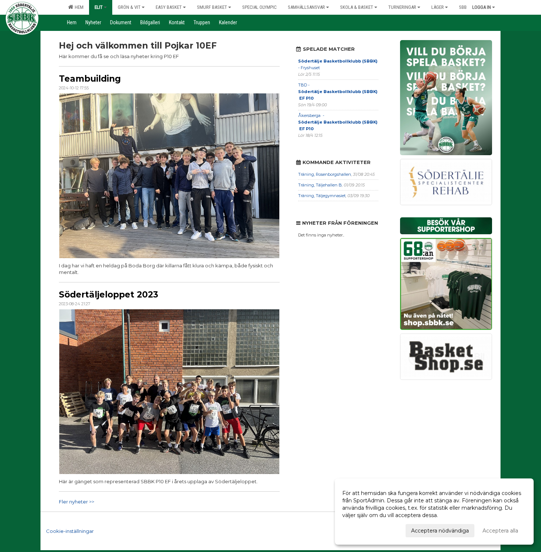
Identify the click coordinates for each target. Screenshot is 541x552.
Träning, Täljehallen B (320, 185)
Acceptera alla (500, 530)
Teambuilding (90, 79)
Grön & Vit (129, 7)
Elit (99, 7)
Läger (437, 7)
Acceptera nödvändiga (440, 530)
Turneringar (402, 7)
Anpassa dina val (363, 529)
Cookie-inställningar (70, 531)
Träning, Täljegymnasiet (322, 195)
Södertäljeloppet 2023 (108, 294)
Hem (78, 7)
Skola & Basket (356, 7)
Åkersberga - (338, 122)
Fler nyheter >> (76, 502)
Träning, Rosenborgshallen (324, 174)
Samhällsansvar (306, 7)
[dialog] (434, 511)
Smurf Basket (212, 7)
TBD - (338, 91)
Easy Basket (169, 7)
